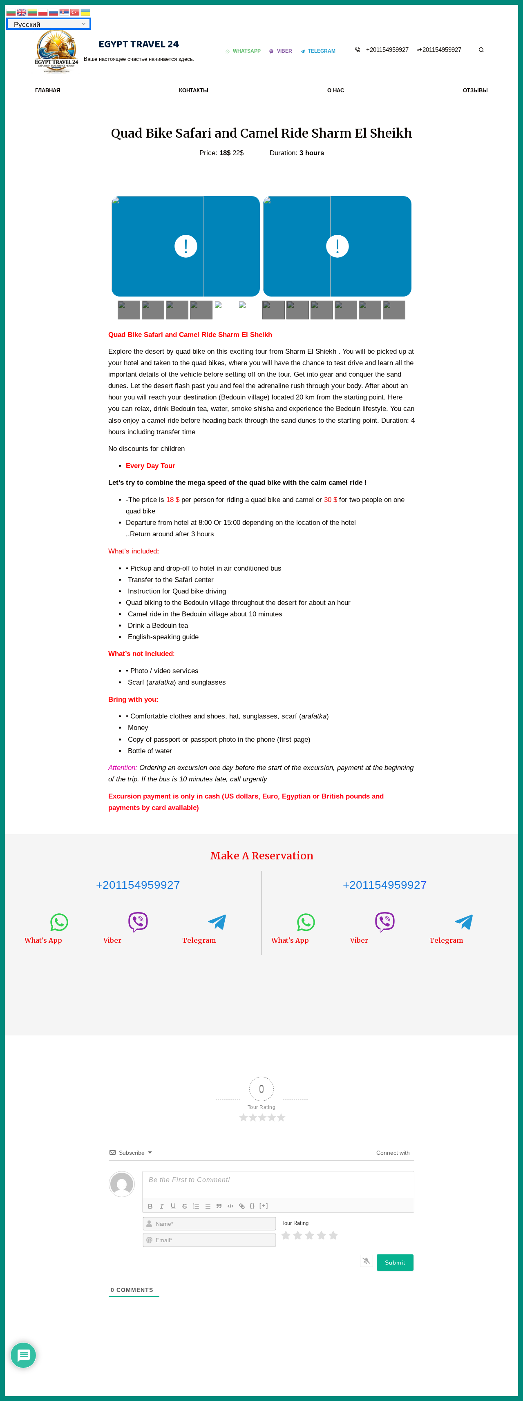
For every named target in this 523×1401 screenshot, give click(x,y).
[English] (22, 12)
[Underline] (173, 1206)
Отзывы (475, 90)
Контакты (193, 90)
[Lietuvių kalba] (32, 12)
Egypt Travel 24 (138, 44)
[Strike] (184, 1206)
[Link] (242, 1206)
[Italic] (162, 1206)
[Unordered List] (207, 1206)
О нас (335, 90)
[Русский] (54, 12)
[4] (321, 1235)
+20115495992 (381, 885)
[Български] (11, 12)
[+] (263, 1205)
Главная (47, 90)
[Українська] (85, 12)
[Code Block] (230, 1206)
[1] (286, 1235)
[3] (309, 1235)
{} (252, 1205)
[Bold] (150, 1206)
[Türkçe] (75, 12)
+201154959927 (387, 49)
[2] (298, 1235)
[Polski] (43, 12)
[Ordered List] (196, 1206)
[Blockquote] (219, 1206)
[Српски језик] (64, 12)
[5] (333, 1235)
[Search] (481, 49)
